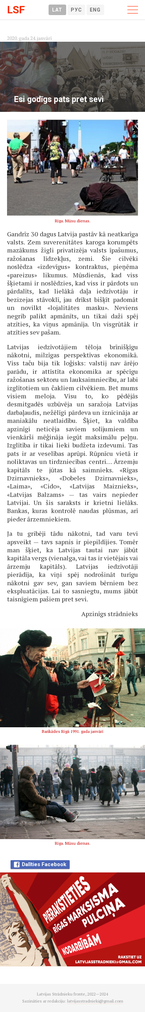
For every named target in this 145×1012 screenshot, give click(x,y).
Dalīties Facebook (44, 864)
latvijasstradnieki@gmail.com (95, 1001)
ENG (95, 10)
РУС (76, 10)
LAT (57, 10)
